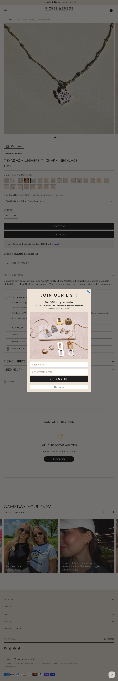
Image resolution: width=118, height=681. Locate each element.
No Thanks (59, 387)
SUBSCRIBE (59, 379)
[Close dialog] (88, 291)
